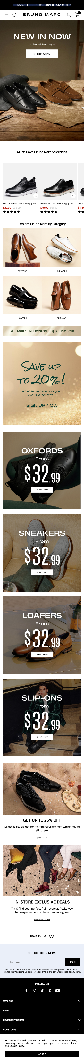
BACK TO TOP (38, 935)
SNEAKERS (62, 271)
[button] (6, 14)
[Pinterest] (49, 990)
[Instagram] (34, 990)
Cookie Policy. (17, 1045)
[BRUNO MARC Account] (68, 14)
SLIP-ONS (61, 318)
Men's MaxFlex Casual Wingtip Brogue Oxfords (25, 203)
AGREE (42, 1054)
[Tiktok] (42, 990)
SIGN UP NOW (63, 4)
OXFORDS (22, 271)
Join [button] (73, 962)
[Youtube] (57, 990)
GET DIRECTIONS (42, 919)
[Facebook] (26, 990)
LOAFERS (22, 318)
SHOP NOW (42, 837)
